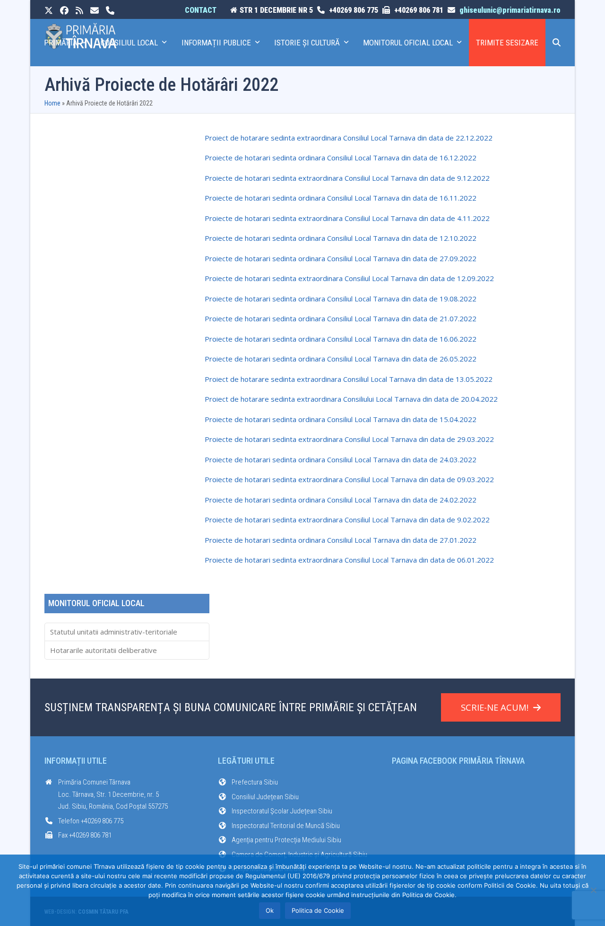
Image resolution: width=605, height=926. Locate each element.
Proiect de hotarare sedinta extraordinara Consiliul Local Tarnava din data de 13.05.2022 (349, 379)
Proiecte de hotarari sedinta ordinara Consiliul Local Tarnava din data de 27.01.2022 (340, 540)
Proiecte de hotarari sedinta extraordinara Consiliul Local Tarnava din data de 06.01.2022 (349, 559)
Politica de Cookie (318, 910)
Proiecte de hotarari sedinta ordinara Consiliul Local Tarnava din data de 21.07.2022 (340, 318)
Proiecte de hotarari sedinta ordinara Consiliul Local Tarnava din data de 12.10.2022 (340, 238)
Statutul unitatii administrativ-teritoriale (113, 631)
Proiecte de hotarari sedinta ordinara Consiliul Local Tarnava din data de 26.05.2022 (340, 358)
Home (52, 103)
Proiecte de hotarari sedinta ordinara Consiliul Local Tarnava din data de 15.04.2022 (340, 419)
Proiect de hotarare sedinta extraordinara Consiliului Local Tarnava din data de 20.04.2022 (351, 399)
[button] (556, 42)
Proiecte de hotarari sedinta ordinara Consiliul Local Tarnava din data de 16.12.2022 (340, 157)
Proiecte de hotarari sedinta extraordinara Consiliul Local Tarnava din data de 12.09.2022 (349, 278)
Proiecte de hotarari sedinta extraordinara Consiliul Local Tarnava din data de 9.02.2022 (347, 519)
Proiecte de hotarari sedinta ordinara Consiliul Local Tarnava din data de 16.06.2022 (340, 339)
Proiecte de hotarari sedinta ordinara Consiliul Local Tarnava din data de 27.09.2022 (340, 258)
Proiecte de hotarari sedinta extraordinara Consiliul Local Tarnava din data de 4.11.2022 (347, 218)
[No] (593, 890)
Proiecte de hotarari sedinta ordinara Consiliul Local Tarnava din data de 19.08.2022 (340, 298)
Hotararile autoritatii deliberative (103, 650)
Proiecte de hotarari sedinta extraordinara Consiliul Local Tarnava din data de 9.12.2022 (347, 178)
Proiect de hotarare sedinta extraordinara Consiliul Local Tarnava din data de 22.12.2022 (349, 137)
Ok (270, 910)
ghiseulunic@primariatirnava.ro (510, 10)
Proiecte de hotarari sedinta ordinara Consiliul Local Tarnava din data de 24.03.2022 (340, 459)
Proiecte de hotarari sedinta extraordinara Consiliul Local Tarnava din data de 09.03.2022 (349, 479)
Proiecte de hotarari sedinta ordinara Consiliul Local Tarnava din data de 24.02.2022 (340, 499)
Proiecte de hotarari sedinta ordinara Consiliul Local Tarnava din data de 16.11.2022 (340, 198)
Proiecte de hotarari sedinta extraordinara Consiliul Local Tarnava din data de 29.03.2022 (349, 439)
